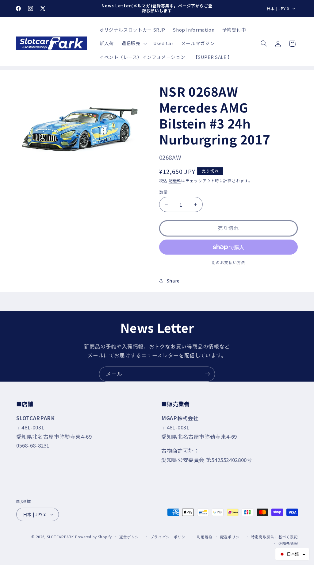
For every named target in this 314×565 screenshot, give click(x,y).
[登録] (208, 374)
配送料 (175, 180)
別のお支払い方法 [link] (228, 262)
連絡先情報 (288, 543)
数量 (163, 192)
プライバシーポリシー (169, 536)
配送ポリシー (231, 536)
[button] (133, 43)
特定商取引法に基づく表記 (274, 536)
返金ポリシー (131, 536)
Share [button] (173, 280)
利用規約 (205, 536)
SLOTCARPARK (60, 536)
